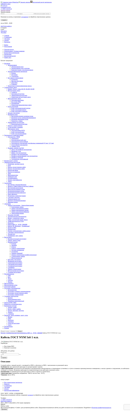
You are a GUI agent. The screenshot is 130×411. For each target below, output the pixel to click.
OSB (9, 275)
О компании (8, 37)
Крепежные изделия (10, 306)
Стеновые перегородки (11, 296)
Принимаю (4, 409)
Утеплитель (14, 76)
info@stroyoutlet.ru (6, 26)
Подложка (14, 74)
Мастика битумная (17, 81)
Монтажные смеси (13, 129)
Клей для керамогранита (18, 109)
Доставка (3, 32)
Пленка (13, 73)
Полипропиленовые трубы (16, 191)
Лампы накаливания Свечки (20, 210)
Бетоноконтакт (12, 290)
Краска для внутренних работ (17, 167)
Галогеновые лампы (17, 207)
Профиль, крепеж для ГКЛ (16, 148)
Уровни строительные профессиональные (24, 255)
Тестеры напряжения (17, 250)
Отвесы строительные (18, 248)
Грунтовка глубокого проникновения (19, 291)
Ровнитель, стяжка (17, 121)
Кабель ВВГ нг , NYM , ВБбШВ (17, 224)
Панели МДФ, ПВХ (10, 302)
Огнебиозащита (12, 178)
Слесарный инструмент (15, 264)
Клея (9, 165)
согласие (30, 395)
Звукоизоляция (12, 65)
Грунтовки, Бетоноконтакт (12, 288)
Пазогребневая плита (14, 299)
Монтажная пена (13, 175)
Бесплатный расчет (42, 2)
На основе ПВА (16, 102)
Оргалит (10, 280)
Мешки (10, 317)
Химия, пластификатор (15, 180)
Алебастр (14, 92)
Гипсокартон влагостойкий (19, 141)
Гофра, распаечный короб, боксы (18, 219)
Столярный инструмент (15, 266)
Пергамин (14, 82)
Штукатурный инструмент (16, 270)
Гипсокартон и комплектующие (13, 135)
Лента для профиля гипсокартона (21, 149)
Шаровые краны (13, 202)
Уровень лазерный (16, 253)
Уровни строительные (14, 269)
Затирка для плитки (14, 113)
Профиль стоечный (17, 157)
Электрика (7, 204)
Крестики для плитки (14, 259)
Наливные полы (13, 114)
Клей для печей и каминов (19, 111)
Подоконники (8, 326)
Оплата (6, 40)
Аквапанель (15, 138)
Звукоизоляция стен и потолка (20, 68)
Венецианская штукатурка (19, 124)
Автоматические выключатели (17, 216)
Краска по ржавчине (14, 172)
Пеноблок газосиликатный (16, 301)
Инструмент (8, 237)
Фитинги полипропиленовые (17, 200)
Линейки (14, 245)
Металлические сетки (10, 285)
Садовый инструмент (14, 272)
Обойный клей (12, 176)
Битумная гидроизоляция (15, 78)
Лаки (9, 173)
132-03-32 (6, 9)
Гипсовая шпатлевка (17, 100)
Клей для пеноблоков (17, 132)
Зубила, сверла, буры (14, 240)
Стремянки (11, 267)
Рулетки (13, 243)
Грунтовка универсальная (15, 294)
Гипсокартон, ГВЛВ (14, 137)
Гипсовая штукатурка (17, 94)
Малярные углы (16, 151)
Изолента (10, 223)
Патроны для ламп (13, 215)
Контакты (7, 42)
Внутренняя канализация (15, 188)
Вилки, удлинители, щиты (16, 218)
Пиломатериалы (9, 274)
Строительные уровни (18, 256)
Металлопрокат (9, 283)
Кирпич (10, 298)
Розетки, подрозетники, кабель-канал (19, 231)
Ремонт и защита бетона (15, 125)
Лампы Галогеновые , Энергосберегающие (21, 205)
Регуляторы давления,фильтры (17, 184)
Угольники (14, 251)
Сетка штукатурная (13, 323)
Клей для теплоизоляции (18, 133)
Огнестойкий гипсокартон (19, 145)
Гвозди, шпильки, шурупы (16, 310)
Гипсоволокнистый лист (18, 140)
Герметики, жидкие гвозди (16, 164)
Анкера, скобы (12, 307)
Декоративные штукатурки (16, 122)
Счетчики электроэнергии (16, 232)
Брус (9, 277)
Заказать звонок (25, 2)
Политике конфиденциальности (101, 407)
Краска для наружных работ (16, 168)
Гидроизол (14, 79)
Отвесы (13, 247)
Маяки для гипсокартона (18, 153)
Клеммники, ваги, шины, (15, 235)
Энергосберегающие (17, 213)
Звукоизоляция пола (17, 66)
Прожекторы (12, 229)
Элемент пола (15, 146)
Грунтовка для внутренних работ (18, 293)
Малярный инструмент (15, 261)
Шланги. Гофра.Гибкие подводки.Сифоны (20, 186)
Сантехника (7, 183)
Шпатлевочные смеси (14, 98)
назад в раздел (5, 379)
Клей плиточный (13, 106)
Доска (9, 278)
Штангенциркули (16, 258)
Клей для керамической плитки (20, 108)
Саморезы (11, 313)
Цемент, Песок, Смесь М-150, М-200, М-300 (21, 89)
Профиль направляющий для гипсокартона (24, 156)
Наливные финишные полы (19, 119)
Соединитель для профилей (19, 159)
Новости (6, 384)
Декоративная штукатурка (19, 95)
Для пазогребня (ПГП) (18, 130)
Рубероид (14, 84)
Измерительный (13, 242)
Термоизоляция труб (14, 199)
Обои (9, 318)
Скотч (9, 325)
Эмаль (10, 181)
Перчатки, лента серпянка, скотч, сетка (16, 315)
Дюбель (10, 312)
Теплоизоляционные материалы (17, 71)
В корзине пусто (6, 7)
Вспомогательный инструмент (17, 239)
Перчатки (11, 320)
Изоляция (7, 63)
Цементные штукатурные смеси (21, 97)
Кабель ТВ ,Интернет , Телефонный (19, 226)
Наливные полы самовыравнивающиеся (23, 117)
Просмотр (4, 31)
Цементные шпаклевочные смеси (21, 105)
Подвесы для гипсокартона (19, 154)
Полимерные (15, 103)
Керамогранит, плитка (11, 160)
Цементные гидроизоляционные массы (20, 86)
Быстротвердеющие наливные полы (22, 116)
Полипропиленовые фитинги (17, 192)
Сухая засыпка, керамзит (15, 127)
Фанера (10, 282)
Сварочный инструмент (15, 262)
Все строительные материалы (13, 382)
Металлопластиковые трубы (16, 189)
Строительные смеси (10, 87)
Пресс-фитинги (12, 194)
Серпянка (11, 321)
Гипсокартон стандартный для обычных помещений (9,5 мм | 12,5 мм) (32, 143)
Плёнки (6, 328)
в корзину (4, 357)
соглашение (24, 17)
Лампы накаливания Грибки (19, 208)
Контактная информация (11, 390)
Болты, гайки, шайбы (14, 309)
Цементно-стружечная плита (13, 304)
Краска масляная (13, 170)
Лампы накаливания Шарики (20, 211)
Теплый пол (11, 234)
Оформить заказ (5, 4)
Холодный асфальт (10, 286)
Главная (6, 35)
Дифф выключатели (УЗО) (16, 221)
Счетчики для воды (14, 197)
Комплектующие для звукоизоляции (22, 70)
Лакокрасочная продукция (12, 162)
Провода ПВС (12, 227)
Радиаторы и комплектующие (17, 196)
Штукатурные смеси (14, 90)
